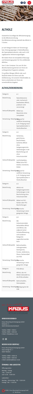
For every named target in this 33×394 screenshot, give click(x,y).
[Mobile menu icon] (29, 3)
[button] (3, 390)
